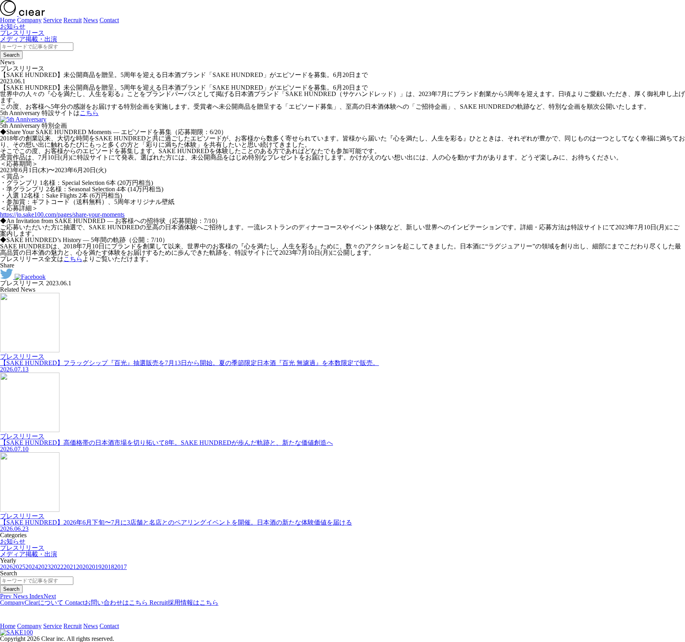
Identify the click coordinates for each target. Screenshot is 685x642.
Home (7, 20)
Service (52, 20)
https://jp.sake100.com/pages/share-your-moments (62, 214)
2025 (19, 566)
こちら (89, 113)
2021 (69, 566)
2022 (57, 566)
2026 (6, 566)
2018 (107, 566)
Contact (109, 20)
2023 (44, 566)
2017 (120, 566)
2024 (31, 566)
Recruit (72, 20)
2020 (82, 566)
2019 (95, 566)
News (90, 20)
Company (29, 20)
